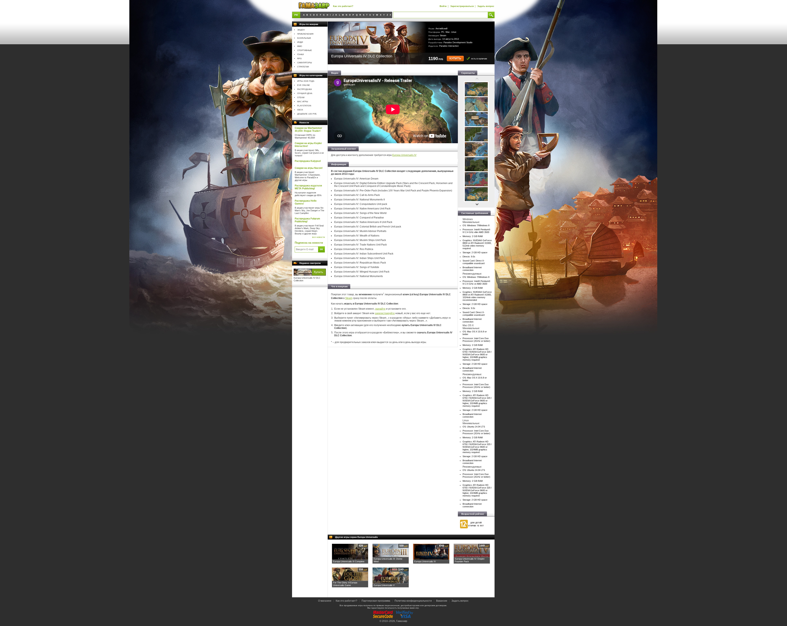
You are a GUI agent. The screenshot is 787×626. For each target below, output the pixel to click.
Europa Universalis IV (404, 155)
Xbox (300, 110)
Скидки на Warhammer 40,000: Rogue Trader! (308, 129)
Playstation (304, 106)
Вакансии (441, 600)
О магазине (325, 600)
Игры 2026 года (305, 81)
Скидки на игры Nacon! (309, 168)
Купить (455, 58)
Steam (300, 97)
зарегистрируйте (385, 313)
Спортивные (304, 50)
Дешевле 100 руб (307, 114)
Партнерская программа (376, 600)
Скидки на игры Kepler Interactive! (308, 145)
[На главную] (314, 6)
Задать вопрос (485, 6)
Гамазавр (401, 621)
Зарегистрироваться (462, 6)
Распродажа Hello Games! (305, 202)
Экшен (301, 30)
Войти (443, 6)
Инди (300, 42)
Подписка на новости (309, 242)
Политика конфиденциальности (413, 600)
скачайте (380, 308)
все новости (318, 237)
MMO (299, 46)
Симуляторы (304, 62)
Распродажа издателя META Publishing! (308, 187)
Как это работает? (343, 6)
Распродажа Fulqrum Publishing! (307, 220)
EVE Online (303, 85)
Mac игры (302, 101)
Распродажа (304, 89)
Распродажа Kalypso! (308, 161)
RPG (299, 58)
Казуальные (304, 38)
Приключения (305, 34)
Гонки (300, 54)
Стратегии (303, 67)
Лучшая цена (304, 93)
